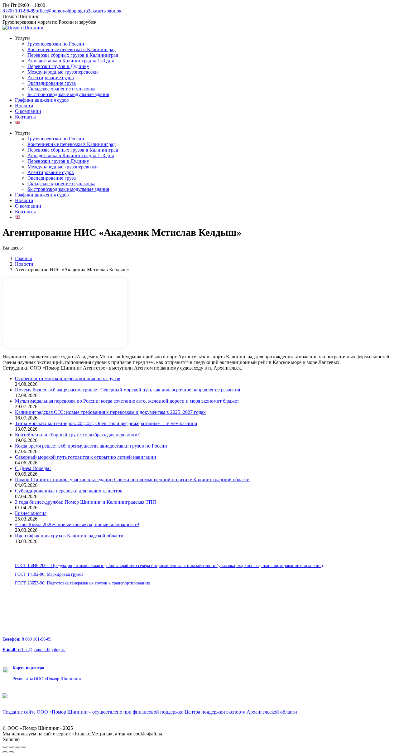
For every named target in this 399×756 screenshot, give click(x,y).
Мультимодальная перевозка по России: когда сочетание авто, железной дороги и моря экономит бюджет (127, 401)
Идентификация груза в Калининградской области (69, 535)
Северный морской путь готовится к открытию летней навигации (85, 457)
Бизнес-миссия (30, 513)
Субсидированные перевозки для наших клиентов (69, 490)
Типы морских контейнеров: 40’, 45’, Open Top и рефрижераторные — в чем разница (106, 423)
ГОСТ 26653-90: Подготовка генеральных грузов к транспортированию (82, 583)
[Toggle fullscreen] (17, 747)
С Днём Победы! (33, 468)
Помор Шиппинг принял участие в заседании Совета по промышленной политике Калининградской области (132, 479)
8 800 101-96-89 (19, 10)
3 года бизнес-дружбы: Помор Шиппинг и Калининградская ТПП (85, 502)
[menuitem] (22, 38)
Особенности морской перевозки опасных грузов (67, 378)
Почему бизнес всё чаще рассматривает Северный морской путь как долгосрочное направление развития (127, 389)
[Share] (11, 747)
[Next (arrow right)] (11, 752)
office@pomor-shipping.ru (62, 10)
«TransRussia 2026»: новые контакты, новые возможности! (77, 524)
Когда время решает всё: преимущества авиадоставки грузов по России (91, 445)
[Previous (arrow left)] (4, 752)
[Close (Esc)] (4, 747)
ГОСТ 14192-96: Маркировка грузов (49, 574)
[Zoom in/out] (23, 747)
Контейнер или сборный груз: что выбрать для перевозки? (77, 434)
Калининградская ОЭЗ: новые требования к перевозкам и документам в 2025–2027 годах (110, 412)
